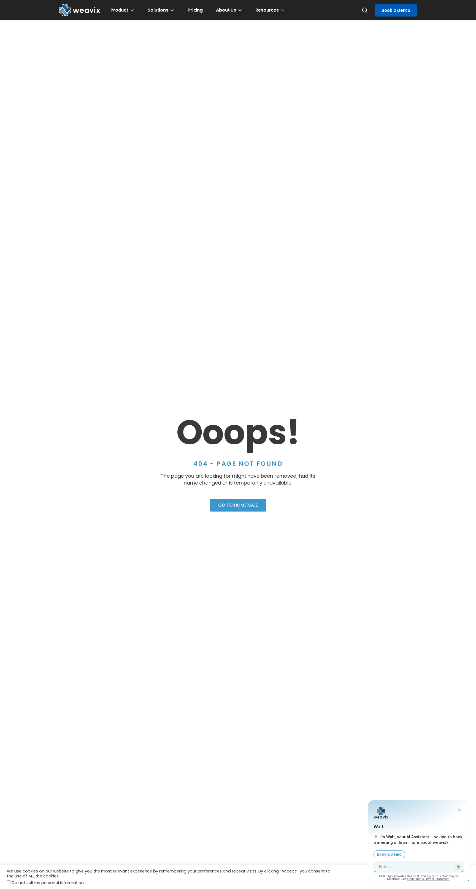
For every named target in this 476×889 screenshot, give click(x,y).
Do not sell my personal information (48, 882)
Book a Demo (396, 10)
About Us (226, 10)
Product (119, 10)
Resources (267, 10)
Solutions (158, 10)
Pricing (195, 10)
